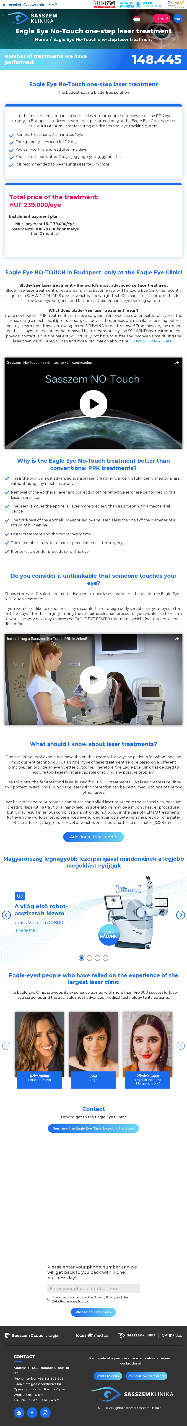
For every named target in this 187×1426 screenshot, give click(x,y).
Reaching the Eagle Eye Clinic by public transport (93, 1128)
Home (41, 39)
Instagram (45, 1412)
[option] (93, 913)
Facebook (32, 1412)
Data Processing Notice (70, 1301)
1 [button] (81, 958)
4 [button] (105, 958)
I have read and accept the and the (90, 1299)
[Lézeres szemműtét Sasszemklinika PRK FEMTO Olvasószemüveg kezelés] (29, 18)
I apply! (161, 18)
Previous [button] (6, 915)
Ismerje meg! (26, 930)
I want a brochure (108, 1376)
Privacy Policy (104, 1297)
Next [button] (180, 915)
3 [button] (97, 958)
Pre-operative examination (146, 1376)
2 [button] (89, 958)
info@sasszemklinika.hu (43, 1384)
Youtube (19, 1412)
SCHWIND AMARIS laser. (151, 341)
